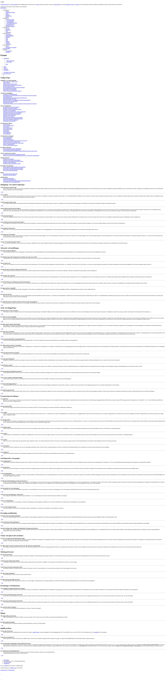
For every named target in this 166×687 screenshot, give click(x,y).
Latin (7, 40)
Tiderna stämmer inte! (7, 96)
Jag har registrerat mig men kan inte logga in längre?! (14, 87)
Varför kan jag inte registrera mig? (10, 84)
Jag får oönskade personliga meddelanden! (11, 149)
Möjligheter (8, 29)
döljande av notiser (70, 4)
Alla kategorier (9, 50)
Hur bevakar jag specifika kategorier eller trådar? (13, 168)
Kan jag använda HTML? (8, 125)
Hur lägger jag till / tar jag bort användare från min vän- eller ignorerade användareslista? (21, 155)
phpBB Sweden (13, 667)
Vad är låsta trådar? (7, 132)
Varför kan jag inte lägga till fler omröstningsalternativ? (14, 111)
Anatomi (7, 42)
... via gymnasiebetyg (10, 20)
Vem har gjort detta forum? (8, 178)
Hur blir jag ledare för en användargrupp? (11, 141)
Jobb (7, 31)
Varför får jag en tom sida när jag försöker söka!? (13, 161)
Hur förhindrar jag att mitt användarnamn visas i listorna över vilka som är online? (20, 95)
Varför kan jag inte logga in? (9, 86)
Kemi (7, 39)
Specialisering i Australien (11, 47)
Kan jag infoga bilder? (7, 127)
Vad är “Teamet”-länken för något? (10, 145)
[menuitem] (10, 60)
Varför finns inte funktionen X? (9, 179)
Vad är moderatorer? (7, 138)
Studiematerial (9, 34)
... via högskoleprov (10, 21)
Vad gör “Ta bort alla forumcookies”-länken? (12, 91)
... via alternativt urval (10, 24)
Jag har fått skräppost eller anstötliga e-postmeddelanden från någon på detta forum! (20, 151)
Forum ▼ (5, 49)
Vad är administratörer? (8, 137)
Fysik (7, 38)
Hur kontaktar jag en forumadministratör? (11, 181)
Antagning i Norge (9, 25)
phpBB (5, 665)
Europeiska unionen (5, 4)
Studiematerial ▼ (6, 33)
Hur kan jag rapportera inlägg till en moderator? (13, 117)
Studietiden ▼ (6, 27)
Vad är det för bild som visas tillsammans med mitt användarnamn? (16, 100)
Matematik (8, 36)
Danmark (8, 14)
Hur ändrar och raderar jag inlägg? (10, 108)
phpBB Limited (36, 632)
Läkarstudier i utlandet (10, 12)
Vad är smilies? (6, 126)
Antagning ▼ (6, 18)
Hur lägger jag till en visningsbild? (10, 101)
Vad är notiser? (6, 131)
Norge (7, 13)
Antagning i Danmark (10, 26)
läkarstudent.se (4, 7)
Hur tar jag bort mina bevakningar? (10, 170)
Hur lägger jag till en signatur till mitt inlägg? (12, 109)
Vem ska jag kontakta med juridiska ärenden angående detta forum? (17, 180)
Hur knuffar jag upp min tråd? (9, 121)
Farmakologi (8, 43)
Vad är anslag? (6, 130)
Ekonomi (7, 28)
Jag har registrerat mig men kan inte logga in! (12, 85)
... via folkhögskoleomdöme (11, 22)
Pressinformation (6, 48)
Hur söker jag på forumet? (8, 158)
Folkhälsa (8, 41)
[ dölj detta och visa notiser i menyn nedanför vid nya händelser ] (14, 6)
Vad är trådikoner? (7, 133)
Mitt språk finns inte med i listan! (10, 99)
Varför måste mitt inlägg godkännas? (10, 119)
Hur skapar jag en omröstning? (9, 110)
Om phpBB (96, 632)
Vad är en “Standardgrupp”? (9, 144)
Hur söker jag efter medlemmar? (9, 162)
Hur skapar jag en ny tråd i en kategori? (11, 107)
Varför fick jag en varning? (8, 116)
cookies (37, 4)
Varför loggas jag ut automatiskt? (10, 89)
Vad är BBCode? (6, 124)
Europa (7, 17)
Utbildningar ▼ (6, 10)
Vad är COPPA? (6, 82)
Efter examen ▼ (6, 45)
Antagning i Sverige (10, 19)
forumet (77, 4)
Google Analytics (56, 4)
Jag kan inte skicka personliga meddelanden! (12, 148)
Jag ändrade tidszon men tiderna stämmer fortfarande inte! (15, 97)
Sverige (7, 11)
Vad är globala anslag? (7, 129)
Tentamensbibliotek (10, 35)
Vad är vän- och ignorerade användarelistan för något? (14, 154)
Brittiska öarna (9, 15)
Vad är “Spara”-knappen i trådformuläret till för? (13, 118)
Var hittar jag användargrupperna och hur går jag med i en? (15, 140)
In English (8, 52)
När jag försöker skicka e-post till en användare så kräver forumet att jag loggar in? (20, 103)
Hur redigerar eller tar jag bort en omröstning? (12, 112)
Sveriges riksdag (14, 4)
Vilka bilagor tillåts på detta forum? (10, 173)
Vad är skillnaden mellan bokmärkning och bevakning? (14, 167)
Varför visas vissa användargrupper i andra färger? (13, 143)
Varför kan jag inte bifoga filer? (9, 115)
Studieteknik (8, 32)
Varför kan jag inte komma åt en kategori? (11, 114)
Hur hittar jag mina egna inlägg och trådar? (12, 163)
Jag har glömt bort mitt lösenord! (9, 88)
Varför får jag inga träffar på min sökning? (11, 160)
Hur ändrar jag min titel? (8, 102)
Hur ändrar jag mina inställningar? (10, 94)
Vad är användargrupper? (8, 139)
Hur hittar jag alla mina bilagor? (9, 175)
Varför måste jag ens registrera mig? (10, 81)
